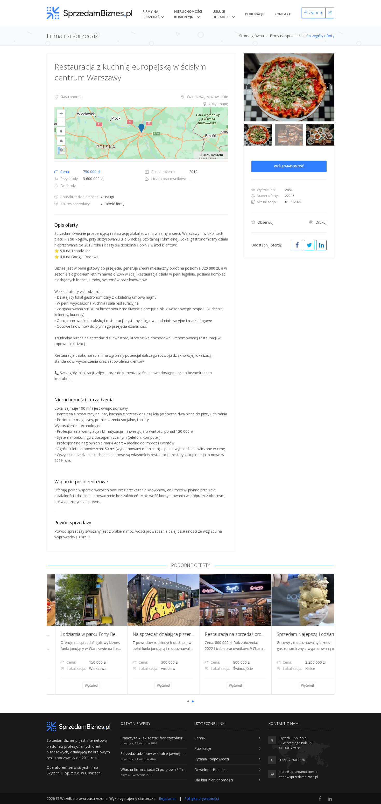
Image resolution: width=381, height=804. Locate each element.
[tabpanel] (83, 634)
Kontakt (282, 14)
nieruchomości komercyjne (188, 14)
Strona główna (251, 35)
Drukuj (320, 222)
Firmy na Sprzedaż (151, 14)
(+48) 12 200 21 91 (292, 760)
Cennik (200, 738)
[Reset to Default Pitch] (61, 140)
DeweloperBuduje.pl (211, 769)
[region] (141, 133)
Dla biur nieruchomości (213, 780)
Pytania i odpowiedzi (211, 759)
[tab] (141, 104)
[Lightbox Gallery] (289, 87)
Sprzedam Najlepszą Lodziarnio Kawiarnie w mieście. (104, 634)
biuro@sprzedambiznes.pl (298, 771)
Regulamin (168, 798)
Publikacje (254, 14)
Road (61, 150)
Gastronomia (70, 96)
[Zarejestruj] (329, 13)
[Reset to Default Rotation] (61, 131)
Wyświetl (82, 685)
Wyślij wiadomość (289, 166)
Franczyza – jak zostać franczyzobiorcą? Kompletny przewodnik (174, 738)
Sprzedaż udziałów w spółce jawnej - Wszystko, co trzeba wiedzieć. (177, 753)
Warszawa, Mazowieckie (207, 96)
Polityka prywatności (201, 798)
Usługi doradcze (221, 14)
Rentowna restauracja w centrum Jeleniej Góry (314, 634)
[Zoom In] (61, 113)
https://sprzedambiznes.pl (298, 777)
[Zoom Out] (61, 122)
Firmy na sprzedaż (285, 35)
